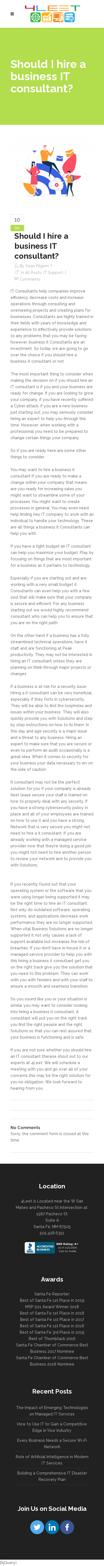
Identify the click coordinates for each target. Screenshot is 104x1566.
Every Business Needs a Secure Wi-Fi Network (52, 1443)
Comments (30, 279)
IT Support (53, 272)
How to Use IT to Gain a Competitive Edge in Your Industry (52, 1427)
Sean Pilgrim (37, 266)
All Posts (33, 272)
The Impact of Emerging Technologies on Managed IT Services (52, 1410)
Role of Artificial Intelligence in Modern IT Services (52, 1460)
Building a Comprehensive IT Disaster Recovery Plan (52, 1476)
